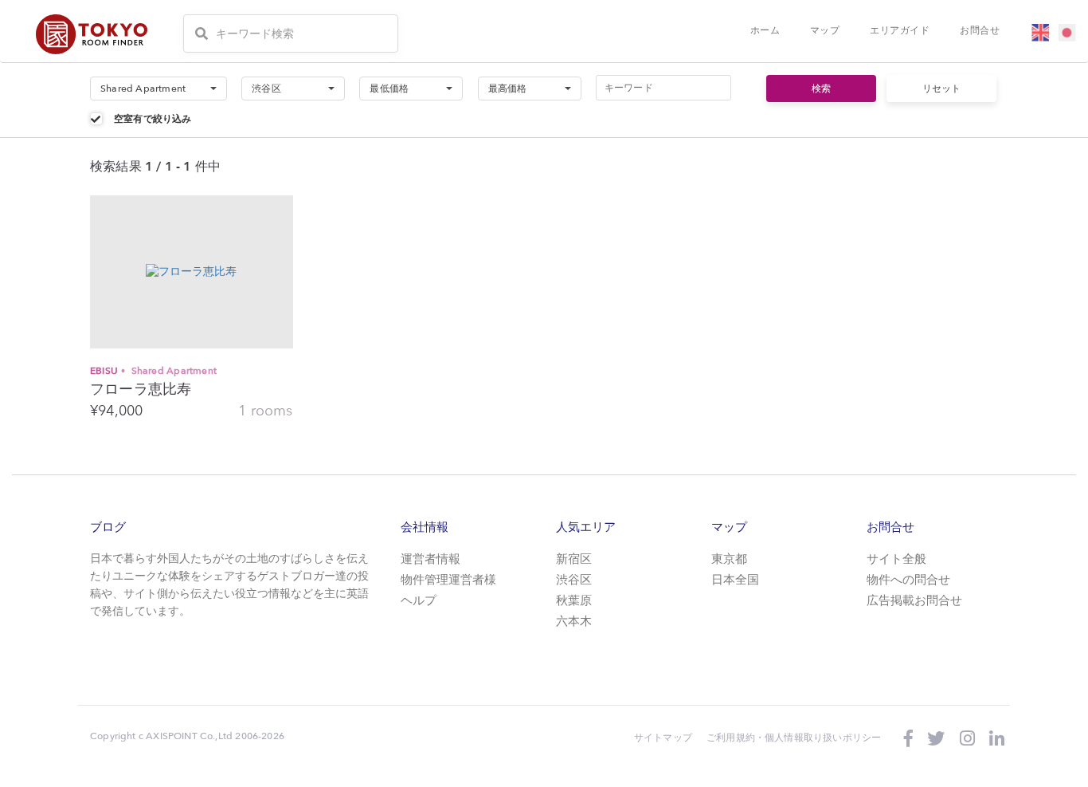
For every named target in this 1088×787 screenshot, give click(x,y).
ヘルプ (418, 602)
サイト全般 (896, 560)
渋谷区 (574, 581)
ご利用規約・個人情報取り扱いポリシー (793, 737)
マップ (824, 30)
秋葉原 (574, 602)
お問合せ (980, 30)
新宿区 (574, 560)
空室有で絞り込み (153, 118)
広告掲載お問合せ (914, 602)
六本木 (574, 622)
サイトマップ (663, 737)
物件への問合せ (908, 581)
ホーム (765, 30)
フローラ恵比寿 (141, 390)
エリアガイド (899, 30)
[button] (158, 88)
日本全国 (735, 581)
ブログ (108, 527)
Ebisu (153, 370)
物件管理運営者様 (448, 581)
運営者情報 (430, 560)
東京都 (729, 560)
